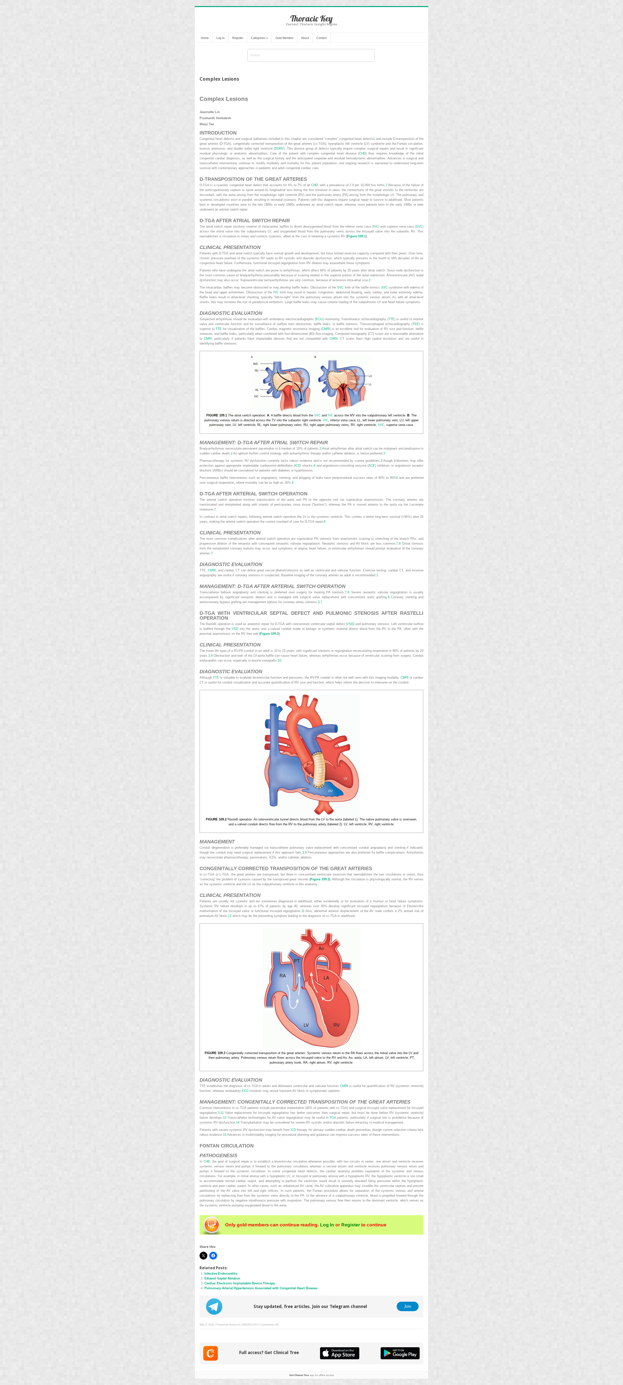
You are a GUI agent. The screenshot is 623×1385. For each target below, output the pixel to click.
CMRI (326, 329)
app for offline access (311, 1375)
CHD (362, 153)
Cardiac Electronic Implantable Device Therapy (239, 1283)
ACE (371, 465)
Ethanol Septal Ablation (222, 1278)
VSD (350, 624)
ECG (319, 319)
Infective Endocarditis (220, 1273)
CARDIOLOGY (250, 1324)
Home (205, 38)
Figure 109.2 (269, 633)
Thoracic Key (311, 18)
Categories (259, 38)
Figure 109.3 (320, 879)
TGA (333, 1117)
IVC (375, 226)
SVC (419, 226)
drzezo (233, 1324)
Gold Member (284, 38)
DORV (279, 148)
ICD (297, 465)
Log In (220, 38)
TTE (391, 319)
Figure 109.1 (356, 236)
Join (407, 1306)
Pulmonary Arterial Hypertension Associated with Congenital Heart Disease (260, 1288)
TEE (415, 324)
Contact (321, 38)
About (305, 38)
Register (237, 38)
